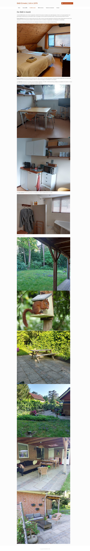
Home (19, 7)
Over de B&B (25, 7)
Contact (57, 7)
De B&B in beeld (32, 7)
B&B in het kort (40, 7)
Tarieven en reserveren (50, 7)
